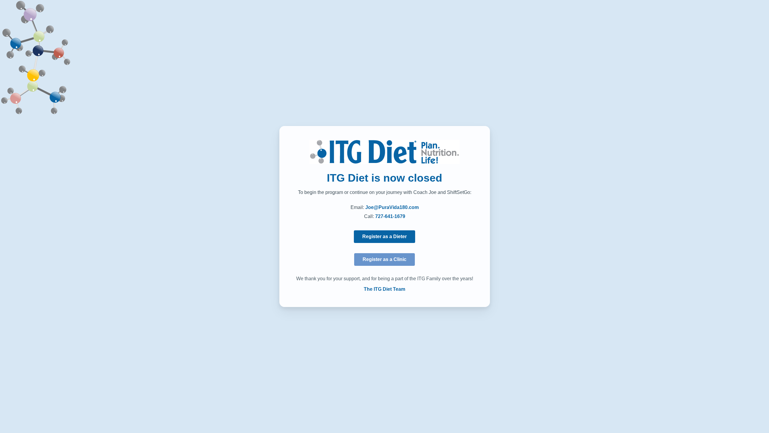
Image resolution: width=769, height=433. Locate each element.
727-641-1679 (390, 216)
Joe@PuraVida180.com (392, 207)
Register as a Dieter (384, 236)
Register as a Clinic (384, 259)
